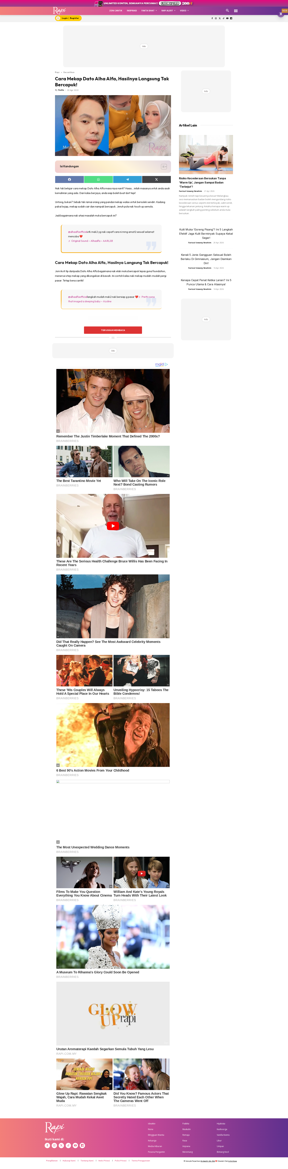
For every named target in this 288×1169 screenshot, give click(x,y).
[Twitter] (220, 18)
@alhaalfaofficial (77, 231)
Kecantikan (69, 72)
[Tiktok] (224, 18)
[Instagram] (216, 18)
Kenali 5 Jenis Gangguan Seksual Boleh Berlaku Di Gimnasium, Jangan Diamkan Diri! (206, 259)
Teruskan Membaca (113, 330)
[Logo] (59, 11)
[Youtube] (227, 18)
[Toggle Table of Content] (162, 166)
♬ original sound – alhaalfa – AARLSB (90, 240)
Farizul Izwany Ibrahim (190, 191)
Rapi (57, 72)
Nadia (61, 90)
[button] (228, 11)
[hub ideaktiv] (236, 9)
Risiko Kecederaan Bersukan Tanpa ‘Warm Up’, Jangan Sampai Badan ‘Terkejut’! (202, 182)
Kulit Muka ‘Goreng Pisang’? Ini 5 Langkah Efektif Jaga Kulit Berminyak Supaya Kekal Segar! (206, 233)
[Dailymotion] (231, 18)
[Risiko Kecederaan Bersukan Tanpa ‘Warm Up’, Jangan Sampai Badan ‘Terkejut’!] (206, 154)
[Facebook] (212, 18)
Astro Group (232, 1161)
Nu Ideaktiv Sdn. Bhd (208, 1161)
